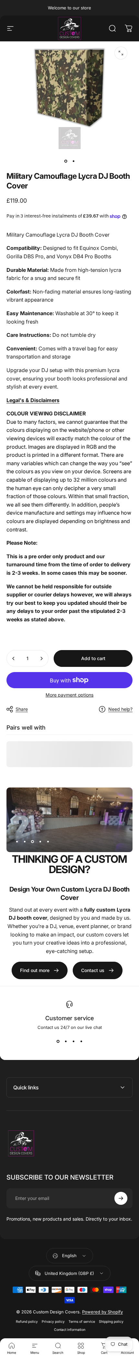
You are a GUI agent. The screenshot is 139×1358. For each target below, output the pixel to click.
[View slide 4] (81, 1041)
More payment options (69, 695)
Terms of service (82, 1322)
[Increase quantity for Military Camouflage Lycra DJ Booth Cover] (41, 658)
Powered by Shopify (102, 1311)
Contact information (69, 1330)
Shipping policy (111, 1322)
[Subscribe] (120, 1198)
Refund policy (27, 1322)
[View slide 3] (73, 1041)
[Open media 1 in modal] (120, 53)
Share (22, 709)
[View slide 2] (66, 1041)
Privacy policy (53, 1322)
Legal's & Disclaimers (32, 400)
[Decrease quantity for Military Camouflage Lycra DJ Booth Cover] (13, 658)
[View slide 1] (58, 1041)
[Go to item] (66, 161)
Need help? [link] (120, 709)
